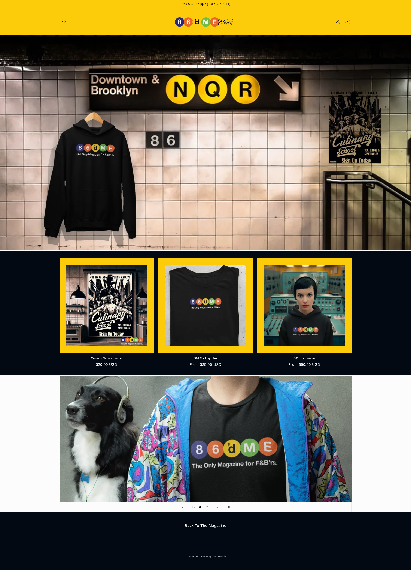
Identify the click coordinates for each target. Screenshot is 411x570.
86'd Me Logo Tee (205, 358)
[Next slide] (217, 507)
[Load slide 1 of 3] (193, 507)
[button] (64, 22)
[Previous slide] (182, 507)
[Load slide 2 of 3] (200, 507)
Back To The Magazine (205, 526)
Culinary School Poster (106, 358)
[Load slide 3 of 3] (207, 507)
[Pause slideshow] (228, 507)
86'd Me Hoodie (304, 358)
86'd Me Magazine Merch (210, 556)
